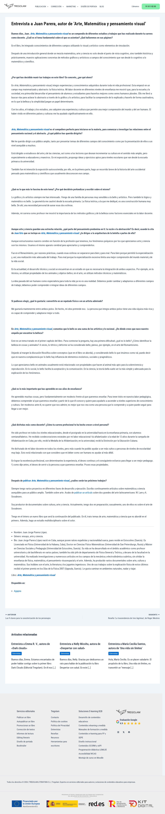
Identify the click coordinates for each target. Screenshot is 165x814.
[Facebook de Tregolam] (129, 732)
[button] (47, 6)
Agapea (17, 591)
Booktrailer (21, 746)
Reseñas (54, 733)
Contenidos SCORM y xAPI (90, 746)
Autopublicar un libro (26, 721)
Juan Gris (18, 233)
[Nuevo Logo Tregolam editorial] (15, 6)
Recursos (55, 737)
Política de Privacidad (60, 725)
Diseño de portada (24, 741)
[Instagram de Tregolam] (118, 732)
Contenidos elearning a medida (92, 725)
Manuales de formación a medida (93, 729)
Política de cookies (59, 721)
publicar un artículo (83, 492)
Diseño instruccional (87, 741)
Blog (102, 6)
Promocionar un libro (26, 725)
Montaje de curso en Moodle (91, 758)
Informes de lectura (25, 733)
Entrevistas (16, 653)
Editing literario (23, 737)
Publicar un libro (24, 717)
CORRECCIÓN (56, 6)
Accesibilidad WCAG (87, 753)
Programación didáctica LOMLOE (93, 749)
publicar (27, 480)
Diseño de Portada (89, 6)
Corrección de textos (26, 729)
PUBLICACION (40, 6)
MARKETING (71, 6)
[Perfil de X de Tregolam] (123, 732)
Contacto (55, 717)
